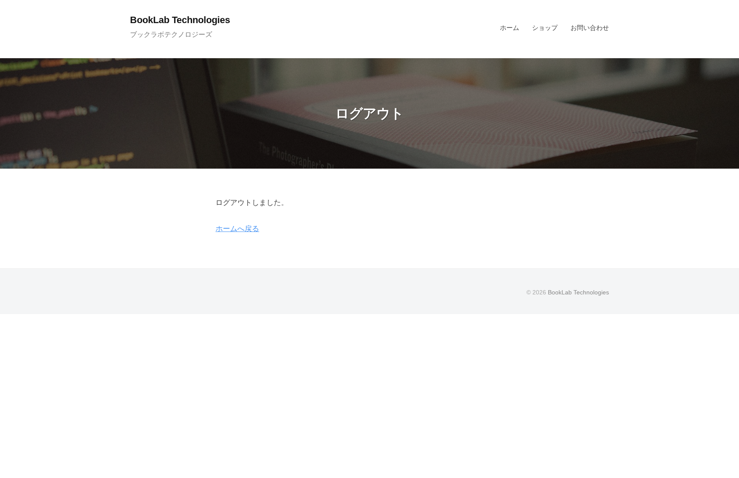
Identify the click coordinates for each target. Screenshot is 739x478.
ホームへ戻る (237, 229)
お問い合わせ (590, 27)
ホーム (509, 27)
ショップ (545, 27)
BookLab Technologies (180, 20)
